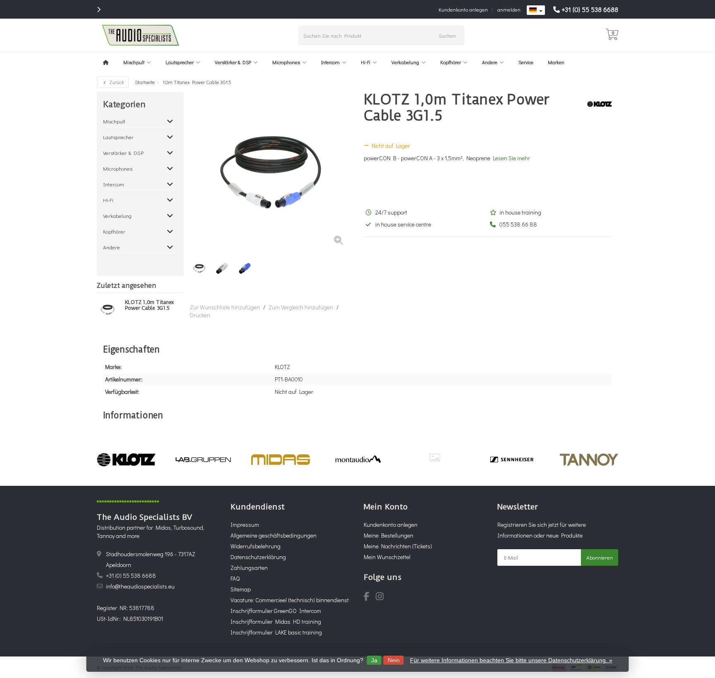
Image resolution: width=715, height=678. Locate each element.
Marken (556, 62)
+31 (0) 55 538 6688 (589, 9)
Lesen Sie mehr (511, 158)
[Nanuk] (434, 457)
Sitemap (240, 589)
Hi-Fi (365, 62)
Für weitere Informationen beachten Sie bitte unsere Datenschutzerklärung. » (511, 660)
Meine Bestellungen (388, 535)
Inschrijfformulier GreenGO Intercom (275, 611)
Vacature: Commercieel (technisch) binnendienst (289, 600)
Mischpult (133, 62)
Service (525, 62)
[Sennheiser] (511, 460)
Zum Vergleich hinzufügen (301, 307)
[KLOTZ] (596, 104)
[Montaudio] (358, 460)
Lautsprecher (180, 62)
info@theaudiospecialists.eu (140, 586)
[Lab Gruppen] (203, 460)
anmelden (509, 9)
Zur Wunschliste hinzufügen (225, 307)
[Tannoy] (589, 460)
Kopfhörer (450, 62)
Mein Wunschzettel (387, 557)
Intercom (330, 62)
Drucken (200, 315)
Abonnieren (599, 557)
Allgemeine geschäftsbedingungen (273, 535)
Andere (489, 62)
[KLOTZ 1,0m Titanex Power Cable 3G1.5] (108, 309)
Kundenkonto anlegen (463, 9)
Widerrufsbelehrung (255, 546)
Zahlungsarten (249, 568)
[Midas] (280, 460)
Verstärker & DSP (233, 62)
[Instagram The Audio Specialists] (382, 597)
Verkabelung (405, 62)
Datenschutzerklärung (258, 557)
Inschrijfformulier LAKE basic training (276, 632)
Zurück (116, 82)
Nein (394, 660)
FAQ (235, 578)
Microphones (286, 62)
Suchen (447, 35)
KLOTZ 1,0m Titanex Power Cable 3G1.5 (149, 305)
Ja (374, 660)
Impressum (244, 524)
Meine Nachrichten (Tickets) (398, 546)
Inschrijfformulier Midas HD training (275, 621)
